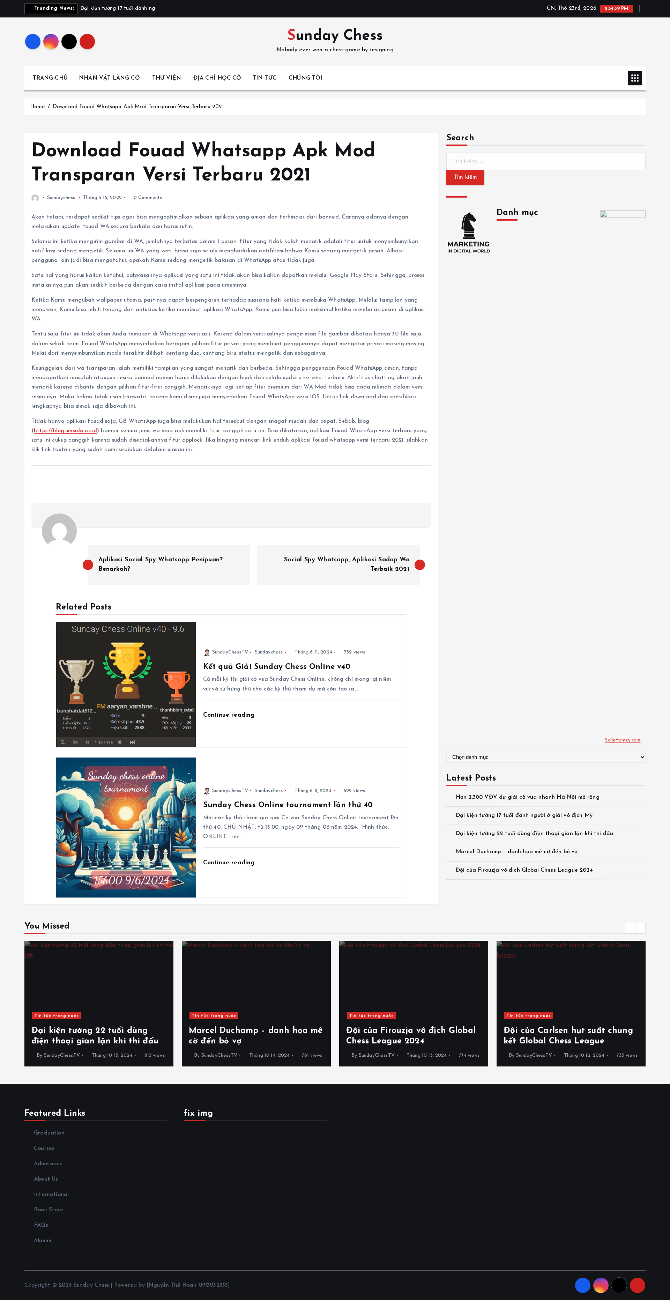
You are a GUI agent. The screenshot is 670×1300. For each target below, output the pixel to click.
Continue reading (230, 715)
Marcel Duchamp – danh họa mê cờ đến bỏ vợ (517, 852)
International (51, 1194)
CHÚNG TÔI (305, 78)
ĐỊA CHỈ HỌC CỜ (217, 78)
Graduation (49, 1133)
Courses (44, 1148)
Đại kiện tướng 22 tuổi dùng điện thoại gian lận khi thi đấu (534, 833)
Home (37, 107)
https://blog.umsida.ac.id (65, 431)
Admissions (48, 1164)
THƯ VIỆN (166, 78)
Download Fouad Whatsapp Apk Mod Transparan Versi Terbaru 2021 (138, 107)
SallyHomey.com (622, 740)
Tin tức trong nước (57, 1016)
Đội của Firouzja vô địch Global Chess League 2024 (524, 870)
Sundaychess (61, 197)
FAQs (41, 1225)
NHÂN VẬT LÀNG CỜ (109, 78)
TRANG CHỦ (50, 78)
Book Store (48, 1210)
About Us (46, 1179)
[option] (98, 1003)
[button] (630, 928)
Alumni (42, 1240)
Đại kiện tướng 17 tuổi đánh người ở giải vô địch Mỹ (524, 815)
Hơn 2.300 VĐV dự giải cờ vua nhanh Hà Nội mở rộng (528, 797)
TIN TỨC (264, 78)
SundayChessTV (230, 652)
